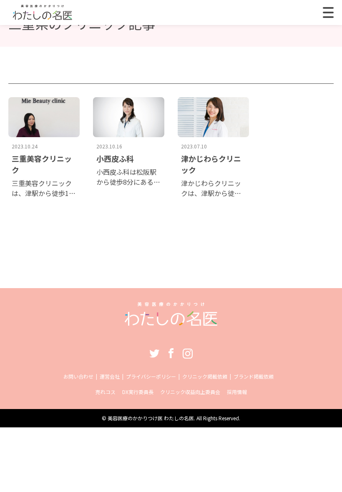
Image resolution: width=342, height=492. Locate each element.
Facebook (171, 353)
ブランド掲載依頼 (254, 376)
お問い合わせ (78, 376)
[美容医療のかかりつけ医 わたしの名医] (171, 321)
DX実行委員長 (137, 391)
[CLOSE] (328, 12)
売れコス (106, 391)
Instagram (188, 353)
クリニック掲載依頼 (204, 376)
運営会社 (110, 376)
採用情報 (237, 391)
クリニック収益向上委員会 (190, 391)
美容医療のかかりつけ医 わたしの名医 (151, 418)
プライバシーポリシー (151, 376)
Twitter (154, 353)
